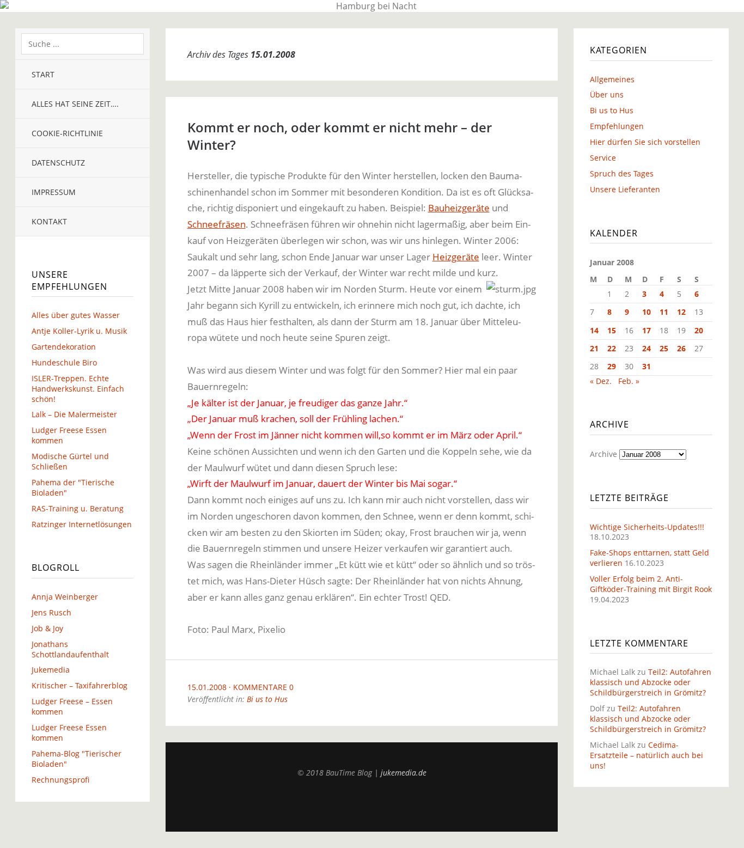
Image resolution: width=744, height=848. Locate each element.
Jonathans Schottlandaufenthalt (70, 649)
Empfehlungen (617, 126)
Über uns (607, 94)
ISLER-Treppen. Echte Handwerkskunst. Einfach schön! (78, 388)
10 (646, 312)
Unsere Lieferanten (625, 189)
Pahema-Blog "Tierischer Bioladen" (76, 758)
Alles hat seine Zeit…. (75, 104)
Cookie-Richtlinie (67, 133)
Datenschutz (58, 162)
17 (646, 330)
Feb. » (628, 381)
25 (664, 348)
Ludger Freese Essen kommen (69, 435)
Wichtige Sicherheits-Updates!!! (647, 527)
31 (646, 366)
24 (646, 348)
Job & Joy (47, 628)
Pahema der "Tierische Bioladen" (73, 487)
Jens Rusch (51, 612)
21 (594, 348)
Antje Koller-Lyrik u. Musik (79, 331)
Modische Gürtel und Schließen (70, 461)
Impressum (54, 192)
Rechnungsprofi (60, 779)
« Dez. (601, 381)
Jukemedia (51, 669)
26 (681, 348)
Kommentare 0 (263, 687)
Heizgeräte (455, 257)
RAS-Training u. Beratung (78, 508)
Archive (603, 454)
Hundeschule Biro (64, 362)
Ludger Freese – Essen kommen (72, 706)
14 (594, 330)
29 (611, 366)
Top (361, 804)
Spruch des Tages (622, 173)
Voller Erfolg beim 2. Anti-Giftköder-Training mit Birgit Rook (651, 584)
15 (611, 330)
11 (664, 312)
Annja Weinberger (65, 596)
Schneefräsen (216, 224)
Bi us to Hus (267, 699)
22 (611, 348)
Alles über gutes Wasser (76, 315)
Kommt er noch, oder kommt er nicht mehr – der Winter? (339, 136)
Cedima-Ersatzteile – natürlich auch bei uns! (646, 755)
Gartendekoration (64, 346)
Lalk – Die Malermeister (74, 414)
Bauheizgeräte (459, 208)
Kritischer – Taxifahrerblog (79, 685)
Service (603, 157)
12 (681, 312)
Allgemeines (612, 79)
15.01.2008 (207, 687)
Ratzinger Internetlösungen (82, 524)
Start (43, 74)
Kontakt (49, 221)
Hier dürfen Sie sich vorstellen (645, 142)
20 (698, 330)
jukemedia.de (403, 772)
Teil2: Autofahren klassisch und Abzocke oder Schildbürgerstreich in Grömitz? (650, 682)
